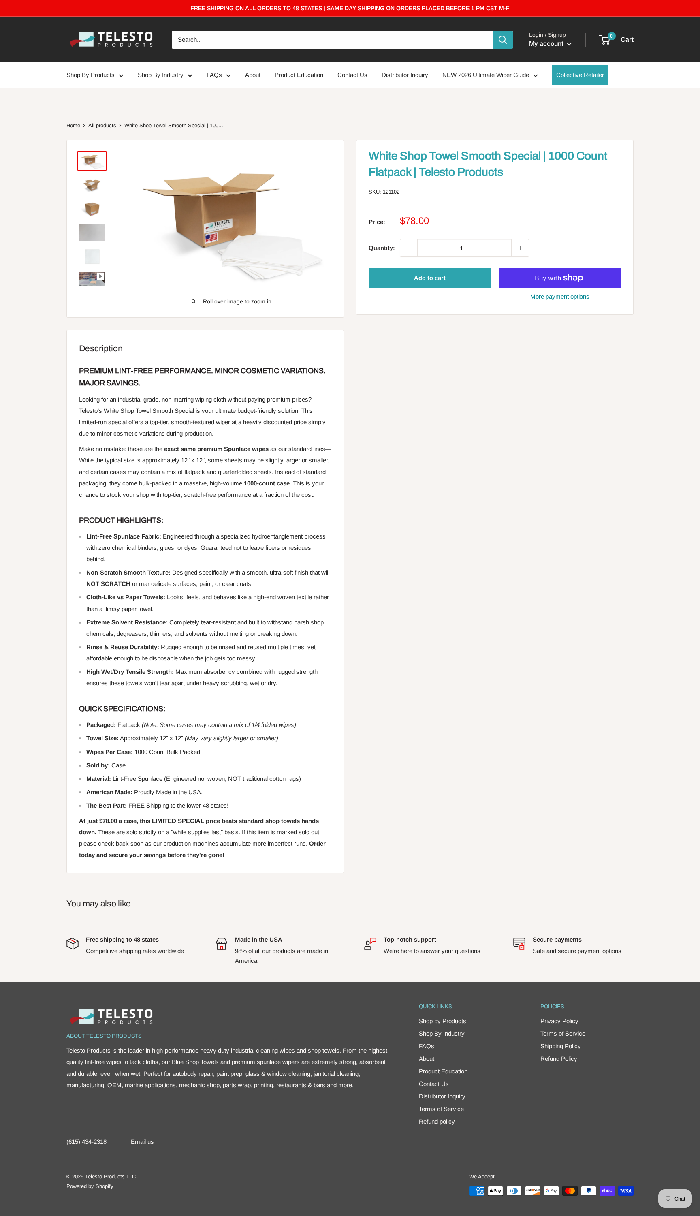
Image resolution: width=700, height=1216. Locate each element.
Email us (142, 1141)
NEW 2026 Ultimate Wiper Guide (485, 75)
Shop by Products (442, 1020)
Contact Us (352, 75)
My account (547, 43)
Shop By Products (90, 75)
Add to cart (430, 277)
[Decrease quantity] (408, 247)
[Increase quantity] (520, 247)
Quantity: (382, 247)
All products (102, 125)
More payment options (559, 296)
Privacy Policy (559, 1020)
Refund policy (437, 1121)
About (252, 75)
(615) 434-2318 (86, 1141)
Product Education (299, 75)
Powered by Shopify (89, 1186)
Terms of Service (441, 1108)
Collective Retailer (580, 75)
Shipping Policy (560, 1046)
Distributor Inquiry (405, 75)
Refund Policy (558, 1058)
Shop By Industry (161, 75)
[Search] (503, 40)
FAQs (214, 75)
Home (73, 125)
